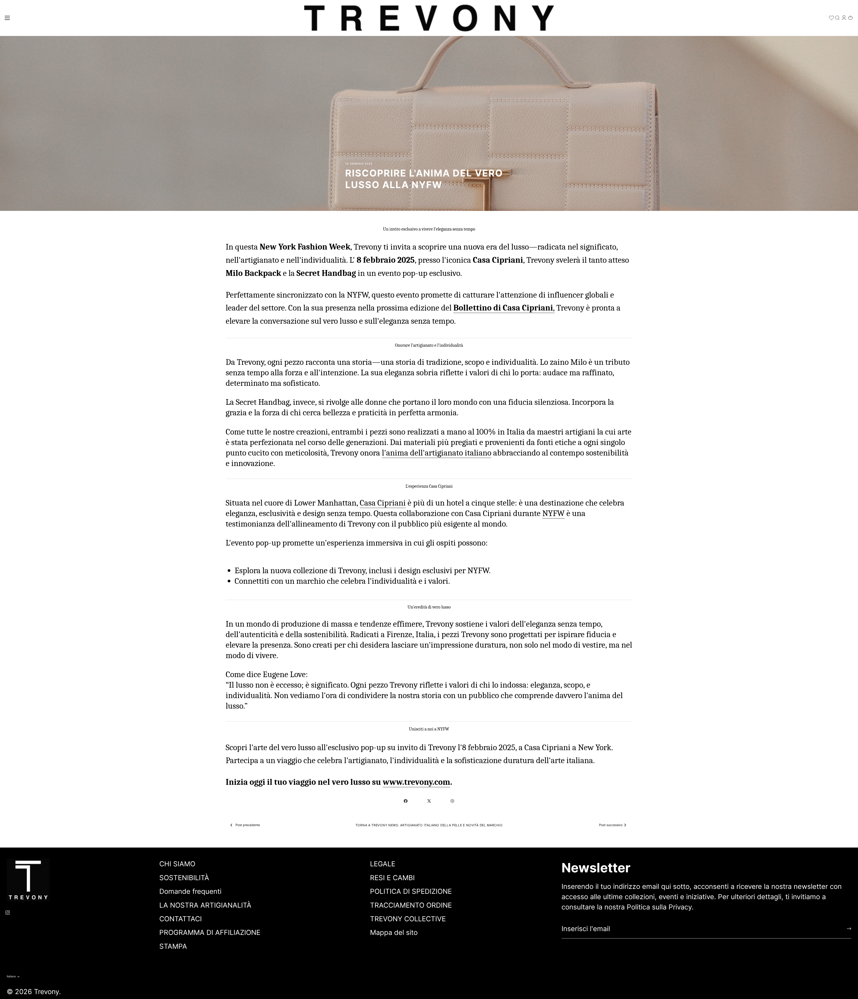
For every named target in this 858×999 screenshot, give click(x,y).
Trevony (46, 991)
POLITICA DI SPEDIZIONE (411, 891)
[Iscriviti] (849, 928)
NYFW (553, 513)
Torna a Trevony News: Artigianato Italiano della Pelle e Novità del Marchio (429, 825)
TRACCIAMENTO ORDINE (411, 905)
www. (393, 782)
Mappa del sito (394, 932)
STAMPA (173, 946)
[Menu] (7, 18)
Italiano (11, 976)
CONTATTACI (180, 919)
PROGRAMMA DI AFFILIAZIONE (209, 932)
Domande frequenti (190, 891)
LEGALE (382, 864)
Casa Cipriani (383, 503)
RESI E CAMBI (392, 877)
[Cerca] (837, 17)
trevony (418, 782)
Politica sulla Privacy (659, 907)
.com (441, 782)
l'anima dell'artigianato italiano (436, 453)
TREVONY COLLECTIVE (408, 919)
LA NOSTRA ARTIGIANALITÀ (205, 905)
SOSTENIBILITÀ (184, 877)
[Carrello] (850, 16)
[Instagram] (7, 912)
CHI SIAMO (177, 864)
